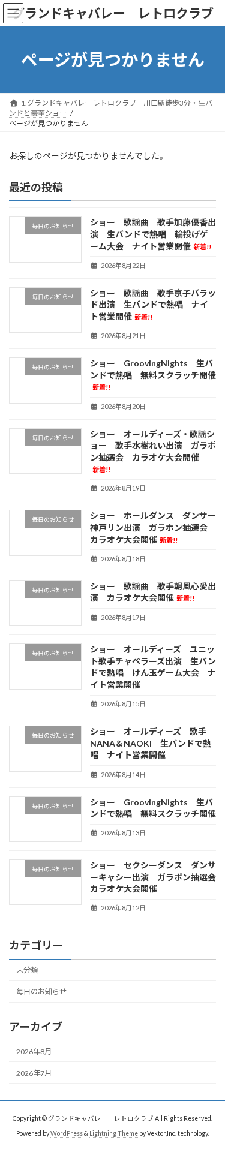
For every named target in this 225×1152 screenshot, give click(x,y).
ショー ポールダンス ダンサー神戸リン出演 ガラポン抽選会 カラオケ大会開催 (153, 528)
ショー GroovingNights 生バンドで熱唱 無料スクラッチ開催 (153, 374)
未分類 (27, 969)
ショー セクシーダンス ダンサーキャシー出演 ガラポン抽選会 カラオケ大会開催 (157, 877)
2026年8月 (34, 1051)
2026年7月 (34, 1073)
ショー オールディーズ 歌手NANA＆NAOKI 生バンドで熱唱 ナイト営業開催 (150, 743)
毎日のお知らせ (41, 991)
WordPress (66, 1133)
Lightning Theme (113, 1133)
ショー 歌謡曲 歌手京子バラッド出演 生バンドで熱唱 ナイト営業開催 (153, 304)
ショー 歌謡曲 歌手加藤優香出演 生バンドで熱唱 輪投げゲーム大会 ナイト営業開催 (153, 234)
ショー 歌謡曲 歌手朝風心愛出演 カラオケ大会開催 (153, 592)
